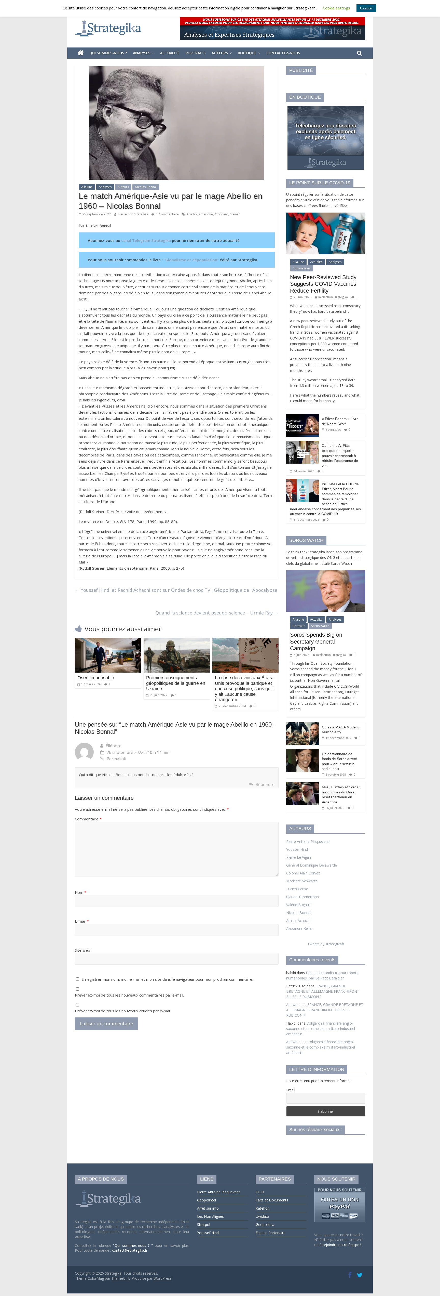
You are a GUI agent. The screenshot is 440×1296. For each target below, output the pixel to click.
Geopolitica (265, 1224)
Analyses (141, 52)
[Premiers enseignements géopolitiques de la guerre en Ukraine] (177, 641)
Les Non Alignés (210, 1216)
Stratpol (203, 1224)
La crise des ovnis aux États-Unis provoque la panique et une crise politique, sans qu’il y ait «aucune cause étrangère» (244, 688)
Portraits (195, 52)
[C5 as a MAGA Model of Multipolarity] (302, 725)
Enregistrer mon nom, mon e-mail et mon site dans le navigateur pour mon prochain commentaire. (167, 979)
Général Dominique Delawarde (311, 865)
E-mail (82, 921)
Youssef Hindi (297, 849)
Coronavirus (301, 268)
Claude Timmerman (302, 896)
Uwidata (262, 1216)
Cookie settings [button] (336, 7)
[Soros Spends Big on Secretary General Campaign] (325, 572)
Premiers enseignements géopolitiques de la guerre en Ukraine (175, 683)
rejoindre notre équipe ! (342, 1244)
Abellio (192, 214)
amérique (206, 214)
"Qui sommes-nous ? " (134, 1245)
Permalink (116, 759)
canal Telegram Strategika (146, 240)
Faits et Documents (272, 1200)
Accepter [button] (366, 8)
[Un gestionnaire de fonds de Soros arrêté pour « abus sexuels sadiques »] (302, 751)
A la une (87, 187)
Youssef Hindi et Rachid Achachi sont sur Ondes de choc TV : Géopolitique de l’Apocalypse (176, 590)
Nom (80, 892)
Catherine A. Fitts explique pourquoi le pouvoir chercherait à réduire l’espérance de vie (340, 455)
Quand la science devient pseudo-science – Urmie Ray (217, 613)
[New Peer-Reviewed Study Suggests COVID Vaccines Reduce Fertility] (325, 215)
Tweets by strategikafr (325, 943)
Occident (221, 214)
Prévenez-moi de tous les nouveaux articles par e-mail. (123, 1010)
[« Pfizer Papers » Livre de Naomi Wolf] (302, 416)
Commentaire (88, 818)
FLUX (260, 1191)
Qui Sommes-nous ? (108, 52)
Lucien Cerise (297, 888)
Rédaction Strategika (134, 214)
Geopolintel (206, 1200)
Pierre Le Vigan (298, 857)
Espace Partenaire (270, 1232)
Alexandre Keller (299, 928)
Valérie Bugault (298, 904)
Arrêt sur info (208, 1208)
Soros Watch (320, 626)
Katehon (263, 1208)
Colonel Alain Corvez (303, 873)
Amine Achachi (298, 920)
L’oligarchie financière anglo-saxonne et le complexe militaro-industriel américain (320, 1028)
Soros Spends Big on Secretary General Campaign (316, 641)
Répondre (265, 784)
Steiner (235, 214)
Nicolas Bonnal (146, 187)
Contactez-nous (283, 52)
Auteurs (220, 52)
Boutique (247, 52)
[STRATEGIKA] (108, 1190)
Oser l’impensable (95, 677)
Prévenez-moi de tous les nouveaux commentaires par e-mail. (129, 995)
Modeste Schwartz (301, 881)
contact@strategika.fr (129, 1250)
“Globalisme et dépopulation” (192, 259)
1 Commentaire (167, 214)
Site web (82, 950)
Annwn (291, 1004)
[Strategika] (80, 53)
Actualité (170, 52)
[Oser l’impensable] (108, 641)
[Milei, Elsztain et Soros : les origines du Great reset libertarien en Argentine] (302, 784)
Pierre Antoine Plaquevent (307, 841)
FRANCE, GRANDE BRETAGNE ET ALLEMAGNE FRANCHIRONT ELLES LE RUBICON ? (322, 991)
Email (290, 1090)
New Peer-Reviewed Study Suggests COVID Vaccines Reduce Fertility (323, 284)
